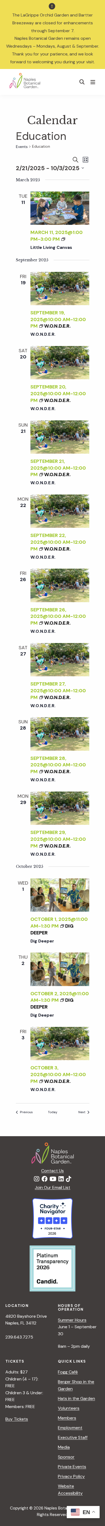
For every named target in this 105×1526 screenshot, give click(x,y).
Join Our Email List (52, 1187)
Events (22, 146)
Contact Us (52, 1171)
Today (52, 1112)
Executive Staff (73, 1437)
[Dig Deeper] (59, 895)
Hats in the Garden (76, 1398)
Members (67, 1418)
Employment (70, 1428)
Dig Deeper (42, 941)
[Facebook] (44, 1179)
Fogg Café (68, 1372)
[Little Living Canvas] (59, 208)
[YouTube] (53, 1179)
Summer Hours (72, 1320)
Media (64, 1447)
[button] (82, 82)
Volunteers (68, 1408)
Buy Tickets (16, 1419)
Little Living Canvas (51, 247)
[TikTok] (68, 1179)
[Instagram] (36, 1179)
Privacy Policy (71, 1476)
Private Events (72, 1466)
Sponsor (66, 1457)
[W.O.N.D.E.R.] (59, 288)
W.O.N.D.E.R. (42, 334)
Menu (93, 82)
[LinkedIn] (61, 1179)
